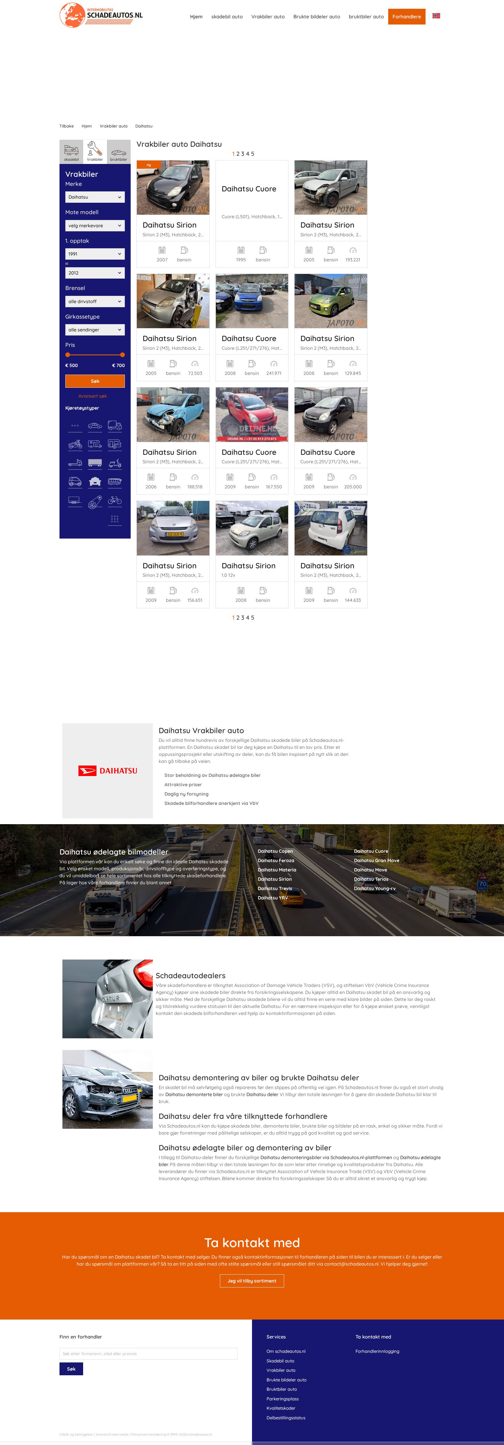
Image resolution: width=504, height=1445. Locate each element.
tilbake (67, 126)
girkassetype (82, 316)
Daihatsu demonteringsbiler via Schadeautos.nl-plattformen (326, 1157)
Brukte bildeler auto (316, 16)
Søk (95, 381)
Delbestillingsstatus (286, 1417)
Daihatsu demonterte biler (194, 1094)
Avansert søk (92, 396)
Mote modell (82, 212)
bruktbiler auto (366, 16)
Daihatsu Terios (371, 879)
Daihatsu (144, 126)
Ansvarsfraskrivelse (112, 1434)
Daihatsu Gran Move (376, 860)
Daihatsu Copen (275, 851)
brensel (75, 287)
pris (70, 344)
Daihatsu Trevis (275, 888)
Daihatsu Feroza (276, 860)
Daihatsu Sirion (170, 224)
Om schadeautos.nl (286, 1351)
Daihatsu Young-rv (375, 888)
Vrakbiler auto (268, 16)
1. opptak (77, 240)
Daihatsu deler (262, 1094)
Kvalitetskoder (281, 1408)
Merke (73, 183)
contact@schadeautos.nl (351, 1264)
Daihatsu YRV (273, 898)
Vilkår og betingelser (76, 1434)
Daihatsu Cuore (249, 188)
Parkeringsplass (283, 1399)
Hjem (196, 16)
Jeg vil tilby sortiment (252, 1281)
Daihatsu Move (370, 870)
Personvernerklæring (148, 1434)
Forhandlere (407, 16)
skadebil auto (227, 16)
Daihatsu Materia (277, 870)
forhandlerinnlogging (377, 1351)
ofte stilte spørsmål (239, 1264)
